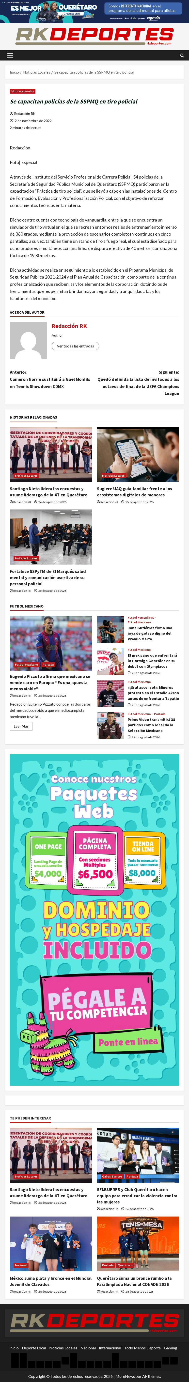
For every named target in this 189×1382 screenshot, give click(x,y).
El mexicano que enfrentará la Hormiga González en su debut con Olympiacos (110, 661)
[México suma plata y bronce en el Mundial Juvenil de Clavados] (51, 1244)
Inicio (14, 1347)
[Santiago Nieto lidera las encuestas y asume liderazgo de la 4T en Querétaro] (51, 454)
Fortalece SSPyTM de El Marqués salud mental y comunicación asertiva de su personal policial (48, 578)
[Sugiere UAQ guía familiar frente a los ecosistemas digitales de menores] (138, 454)
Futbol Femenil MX (141, 617)
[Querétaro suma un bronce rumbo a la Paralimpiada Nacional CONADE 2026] (138, 1244)
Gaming (170, 1347)
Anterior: (50, 379)
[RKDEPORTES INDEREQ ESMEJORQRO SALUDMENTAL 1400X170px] (94, 11)
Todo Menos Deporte (142, 1347)
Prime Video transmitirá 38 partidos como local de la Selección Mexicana (110, 725)
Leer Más (23, 727)
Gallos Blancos (112, 1176)
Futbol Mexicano (26, 664)
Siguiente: (138, 382)
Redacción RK (24, 113)
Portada (48, 664)
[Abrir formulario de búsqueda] (182, 55)
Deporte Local (34, 1347)
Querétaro (125, 1265)
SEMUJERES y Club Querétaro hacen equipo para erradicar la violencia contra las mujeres (137, 1196)
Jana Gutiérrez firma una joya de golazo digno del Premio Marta (110, 629)
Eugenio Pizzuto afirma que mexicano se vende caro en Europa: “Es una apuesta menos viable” (50, 682)
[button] (10, 55)
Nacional (21, 1265)
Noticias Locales (22, 91)
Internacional (110, 1347)
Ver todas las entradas (75, 346)
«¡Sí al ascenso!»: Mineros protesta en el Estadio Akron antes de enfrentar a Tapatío (110, 693)
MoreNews (125, 1376)
